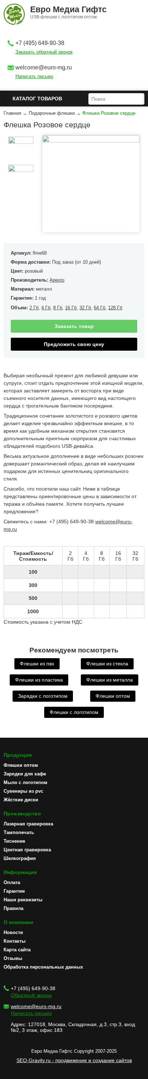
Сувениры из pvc (23, 791)
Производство (22, 813)
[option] (21, 149)
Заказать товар (74, 326)
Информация (20, 872)
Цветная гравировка (27, 849)
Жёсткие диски (21, 799)
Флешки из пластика (39, 680)
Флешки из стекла (107, 663)
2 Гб (33, 307)
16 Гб (71, 307)
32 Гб (85, 307)
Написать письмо (34, 76)
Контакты (15, 941)
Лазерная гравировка (28, 824)
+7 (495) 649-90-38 (39, 43)
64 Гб (99, 307)
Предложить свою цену (74, 344)
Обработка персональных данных (43, 967)
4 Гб (45, 307)
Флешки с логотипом (74, 712)
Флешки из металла (109, 680)
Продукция (18, 755)
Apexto (57, 280)
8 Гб (57, 307)
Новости (13, 932)
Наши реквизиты (23, 899)
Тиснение (14, 841)
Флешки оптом (113, 696)
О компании (18, 922)
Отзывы (13, 958)
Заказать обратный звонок (44, 52)
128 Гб (115, 307)
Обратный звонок (31, 995)
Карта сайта (17, 949)
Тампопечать (19, 832)
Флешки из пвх (37, 663)
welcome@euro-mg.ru (43, 67)
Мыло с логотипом (25, 782)
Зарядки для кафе (25, 774)
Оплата (12, 882)
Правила (13, 908)
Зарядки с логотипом (43, 696)
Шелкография (20, 858)
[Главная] (14, 15)
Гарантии (14, 891)
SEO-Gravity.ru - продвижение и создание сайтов (74, 1060)
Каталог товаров (37, 98)
